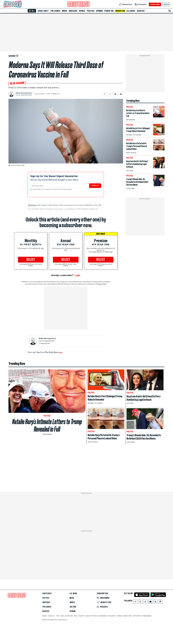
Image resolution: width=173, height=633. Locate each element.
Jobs (62, 616)
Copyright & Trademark (142, 616)
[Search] (169, 11)
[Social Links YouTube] (150, 602)
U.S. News (131, 11)
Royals (82, 11)
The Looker (55, 11)
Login (77, 275)
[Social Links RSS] (155, 602)
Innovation (120, 11)
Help (75, 616)
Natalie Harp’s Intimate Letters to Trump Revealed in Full (47, 425)
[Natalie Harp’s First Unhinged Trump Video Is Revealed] (159, 135)
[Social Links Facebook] (135, 602)
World (72, 602)
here (60, 352)
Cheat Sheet (43, 11)
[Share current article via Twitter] (110, 94)
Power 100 (109, 11)
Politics (90, 11)
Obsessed (73, 11)
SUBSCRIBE (155, 4)
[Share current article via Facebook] (104, 94)
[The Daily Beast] (79, 4)
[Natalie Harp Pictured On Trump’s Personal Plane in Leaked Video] (159, 150)
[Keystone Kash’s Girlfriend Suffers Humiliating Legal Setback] (159, 167)
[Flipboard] (160, 602)
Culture (73, 607)
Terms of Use (57, 189)
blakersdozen (45, 343)
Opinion (99, 11)
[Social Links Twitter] (140, 602)
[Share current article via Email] (115, 94)
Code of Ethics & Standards (96, 616)
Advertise (69, 616)
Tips (57, 616)
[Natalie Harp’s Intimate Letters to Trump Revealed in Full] (159, 117)
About (44, 616)
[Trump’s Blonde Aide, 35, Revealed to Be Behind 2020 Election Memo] (159, 185)
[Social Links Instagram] (145, 602)
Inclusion (111, 616)
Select (30, 259)
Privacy (81, 616)
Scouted (141, 11)
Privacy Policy (68, 189)
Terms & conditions (124, 616)
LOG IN (166, 4)
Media (64, 11)
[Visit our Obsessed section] (21, 4)
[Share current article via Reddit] (121, 94)
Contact (51, 616)
